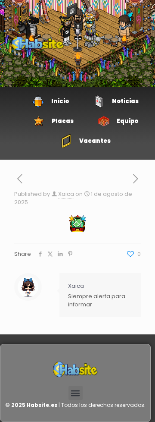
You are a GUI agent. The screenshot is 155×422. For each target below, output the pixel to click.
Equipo (127, 121)
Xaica (66, 194)
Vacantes (95, 141)
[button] (75, 393)
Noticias (125, 101)
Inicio (60, 101)
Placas (63, 121)
